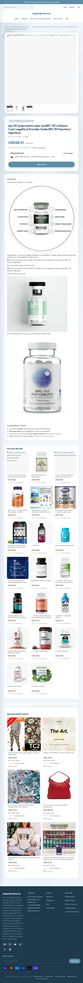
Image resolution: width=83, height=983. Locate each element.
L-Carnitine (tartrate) (61, 651)
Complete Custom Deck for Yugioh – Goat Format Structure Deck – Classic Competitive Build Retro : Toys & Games (58, 858)
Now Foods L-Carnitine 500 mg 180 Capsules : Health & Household (17, 511)
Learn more (41, 148)
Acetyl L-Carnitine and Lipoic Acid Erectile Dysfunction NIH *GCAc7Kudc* (17, 476)
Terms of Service (71, 904)
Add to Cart (41, 164)
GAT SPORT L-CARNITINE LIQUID (63, 616)
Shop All (24, 18)
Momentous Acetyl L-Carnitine (41, 580)
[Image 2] (16, 108)
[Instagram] (10, 944)
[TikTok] (20, 944)
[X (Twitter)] (5, 949)
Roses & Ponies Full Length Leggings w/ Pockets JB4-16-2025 (23, 753)
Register (72, 7)
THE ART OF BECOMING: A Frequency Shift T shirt (58, 753)
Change (70, 153)
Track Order (50, 908)
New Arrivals (58, 18)
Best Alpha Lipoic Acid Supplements (39, 476)
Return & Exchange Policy (45, 436)
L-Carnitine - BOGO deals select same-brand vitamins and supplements (64, 581)
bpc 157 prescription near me (40, 18)
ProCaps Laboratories (15, 686)
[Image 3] (23, 108)
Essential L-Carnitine (38, 686)
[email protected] (55, 434)
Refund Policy (70, 897)
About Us (49, 897)
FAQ (47, 904)
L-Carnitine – (35, 545)
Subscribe (74, 961)
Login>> (15, 766)
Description (11, 179)
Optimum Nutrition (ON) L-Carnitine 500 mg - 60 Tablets (17, 616)
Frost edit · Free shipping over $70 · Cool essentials (41, 2)
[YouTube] (15, 944)
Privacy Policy (70, 900)
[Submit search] (32, 7)
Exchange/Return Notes (16, 426)
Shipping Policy (70, 908)
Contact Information (72, 912)
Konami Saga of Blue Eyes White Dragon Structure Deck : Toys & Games (21, 806)
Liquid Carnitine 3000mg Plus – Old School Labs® (17, 652)
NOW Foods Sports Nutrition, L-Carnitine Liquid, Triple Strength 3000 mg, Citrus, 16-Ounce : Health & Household (64, 511)
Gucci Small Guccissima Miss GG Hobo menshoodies (55, 806)
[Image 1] (10, 108)
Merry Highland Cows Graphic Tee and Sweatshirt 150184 (24, 858)
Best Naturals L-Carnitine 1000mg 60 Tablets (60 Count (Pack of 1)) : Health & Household (41, 511)
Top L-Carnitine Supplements (64, 545)
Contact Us (50, 900)
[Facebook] (5, 944)
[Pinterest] (10, 949)
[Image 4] (30, 108)
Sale (67, 18)
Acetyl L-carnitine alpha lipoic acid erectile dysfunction (64, 476)
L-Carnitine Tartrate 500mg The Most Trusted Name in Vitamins (41, 616)
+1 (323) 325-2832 (34, 905)
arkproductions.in (41, 13)
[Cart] (78, 7)
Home (17, 18)
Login (65, 7)
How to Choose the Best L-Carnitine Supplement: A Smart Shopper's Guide (17, 581)
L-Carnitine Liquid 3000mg (40, 651)
